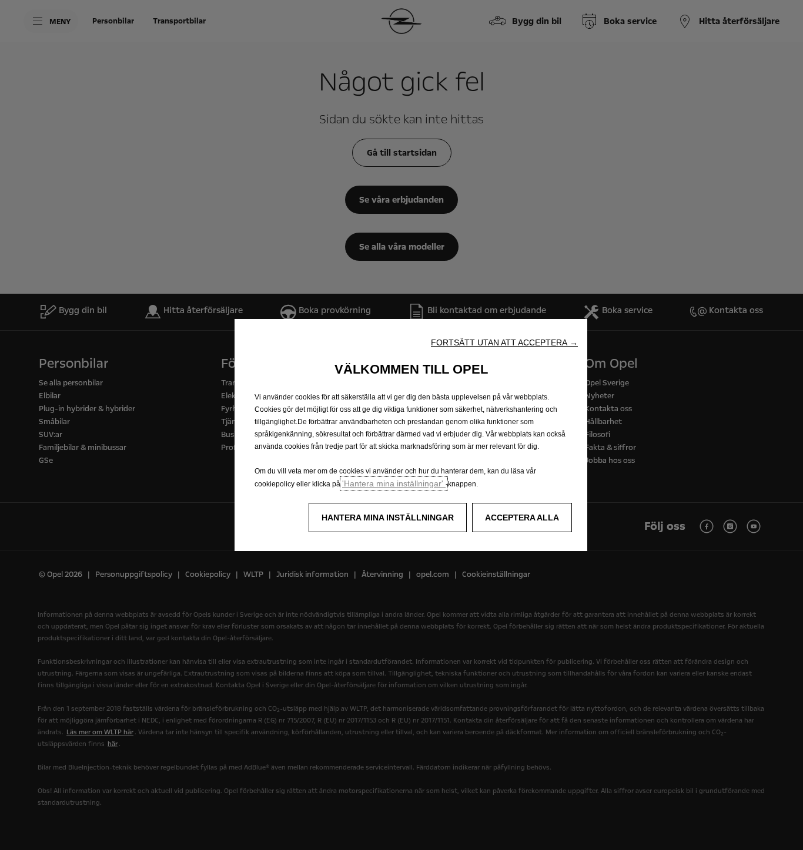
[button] (504, 342)
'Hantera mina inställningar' (394, 483)
